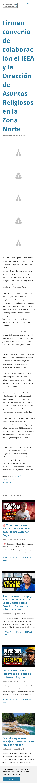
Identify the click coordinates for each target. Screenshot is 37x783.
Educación (18, 476)
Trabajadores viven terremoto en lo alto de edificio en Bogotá (16, 674)
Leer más (5, 560)
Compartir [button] (6, 482)
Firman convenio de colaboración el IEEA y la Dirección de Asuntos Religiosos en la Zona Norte (18, 76)
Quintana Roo (8, 479)
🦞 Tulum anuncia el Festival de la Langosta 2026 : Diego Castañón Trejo (16, 530)
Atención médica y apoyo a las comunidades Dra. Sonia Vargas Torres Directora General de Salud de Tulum (17, 602)
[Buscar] (28, 3)
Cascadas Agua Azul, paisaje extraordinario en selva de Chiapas (18, 741)
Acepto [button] (11, 779)
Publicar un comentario (22, 558)
